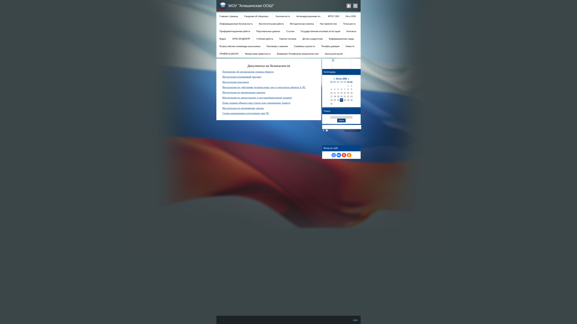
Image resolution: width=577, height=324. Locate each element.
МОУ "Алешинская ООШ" (251, 5)
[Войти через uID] (333, 155)
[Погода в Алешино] (341, 128)
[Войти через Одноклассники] (349, 155)
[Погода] (325, 130)
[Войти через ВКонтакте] (339, 155)
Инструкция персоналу (235, 82)
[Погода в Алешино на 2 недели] (352, 131)
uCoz (355, 320)
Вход (355, 6)
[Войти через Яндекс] (344, 155)
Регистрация (349, 6)
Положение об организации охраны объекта (248, 71)
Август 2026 (341, 78)
